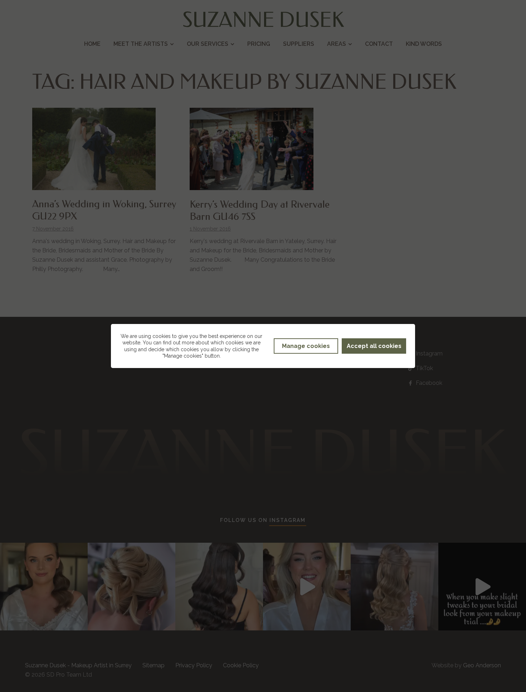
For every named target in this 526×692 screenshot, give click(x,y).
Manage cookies (306, 346)
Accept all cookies (374, 346)
